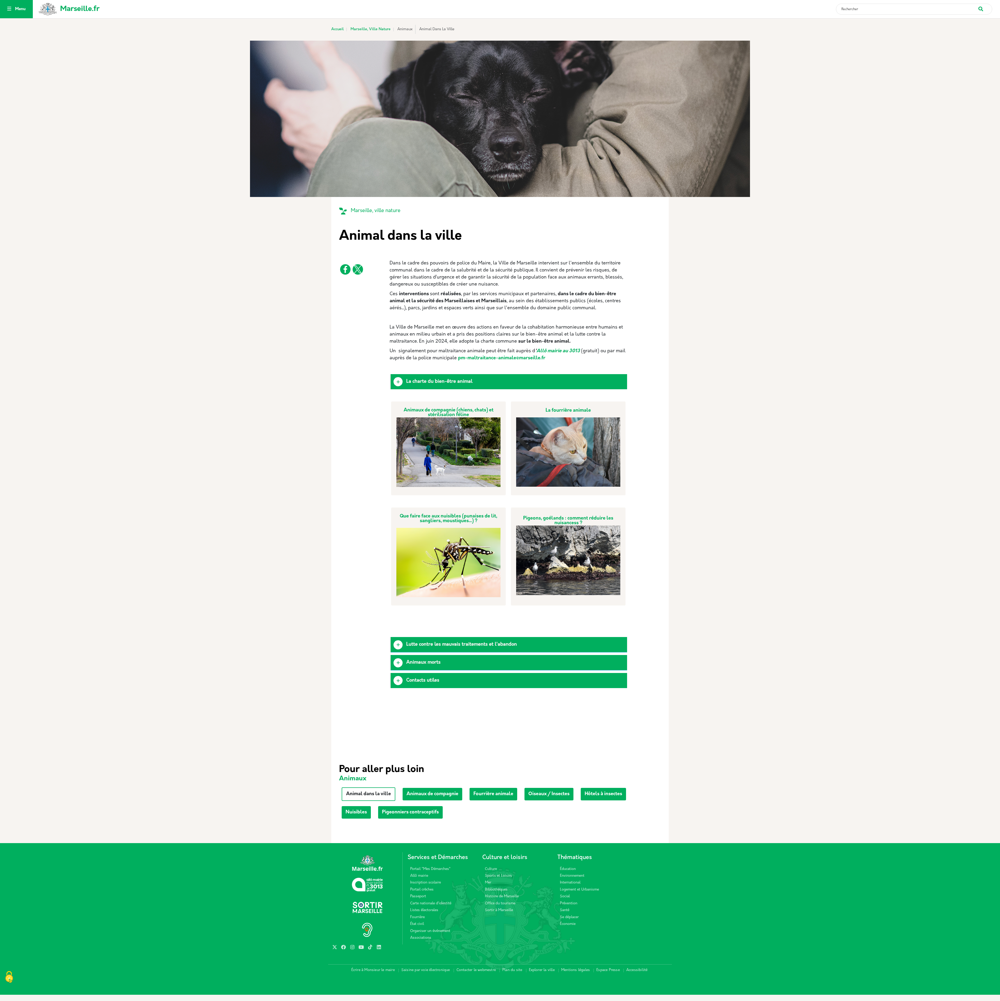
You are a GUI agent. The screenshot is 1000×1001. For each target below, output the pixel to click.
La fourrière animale (568, 410)
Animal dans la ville (368, 794)
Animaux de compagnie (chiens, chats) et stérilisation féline (448, 412)
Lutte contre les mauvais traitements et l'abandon (461, 644)
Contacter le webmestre (476, 970)
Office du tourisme (500, 903)
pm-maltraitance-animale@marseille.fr (501, 358)
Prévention (568, 903)
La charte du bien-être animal (439, 381)
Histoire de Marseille (502, 896)
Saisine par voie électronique (425, 970)
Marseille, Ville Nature (371, 29)
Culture (491, 869)
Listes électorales (424, 910)
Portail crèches (422, 889)
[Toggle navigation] (9, 9)
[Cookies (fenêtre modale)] (9, 977)
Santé (564, 910)
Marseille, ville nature (376, 210)
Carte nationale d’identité (430, 903)
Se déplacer (569, 917)
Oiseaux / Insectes (549, 794)
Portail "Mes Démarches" (430, 869)
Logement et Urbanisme (579, 889)
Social (565, 896)
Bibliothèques (496, 889)
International (570, 882)
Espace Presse (608, 970)
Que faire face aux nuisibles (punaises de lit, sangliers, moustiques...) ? (448, 518)
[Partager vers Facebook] (345, 269)
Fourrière (417, 917)
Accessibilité (637, 970)
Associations (420, 938)
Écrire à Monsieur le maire (373, 970)
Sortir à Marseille (499, 910)
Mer (488, 882)
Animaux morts (423, 662)
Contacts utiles (422, 680)
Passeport (418, 896)
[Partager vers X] (358, 269)
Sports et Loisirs (498, 876)
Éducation (568, 869)
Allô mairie (419, 876)
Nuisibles (356, 812)
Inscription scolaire (425, 882)
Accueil (337, 29)
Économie (568, 924)
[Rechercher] (985, 6)
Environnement (572, 876)
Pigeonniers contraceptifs (410, 812)
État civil (417, 924)
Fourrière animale (493, 794)
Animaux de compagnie (432, 794)
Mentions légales (575, 970)
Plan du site (512, 970)
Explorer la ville (542, 970)
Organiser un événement (430, 931)
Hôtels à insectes (603, 794)
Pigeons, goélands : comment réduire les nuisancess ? (568, 521)
